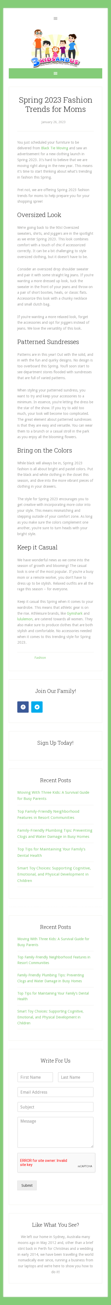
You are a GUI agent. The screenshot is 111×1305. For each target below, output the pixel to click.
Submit (27, 1185)
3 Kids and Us (55, 48)
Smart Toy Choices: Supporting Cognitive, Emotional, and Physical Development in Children (54, 874)
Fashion (40, 658)
